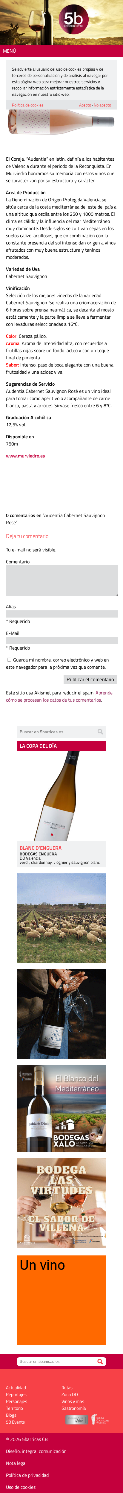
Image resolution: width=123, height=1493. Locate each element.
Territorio (14, 1408)
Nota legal (16, 1463)
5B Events (15, 1421)
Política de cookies (28, 105)
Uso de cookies (21, 1487)
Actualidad (16, 1387)
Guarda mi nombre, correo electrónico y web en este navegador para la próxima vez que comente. (57, 663)
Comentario (18, 561)
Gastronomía (73, 1408)
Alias (11, 606)
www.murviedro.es (25, 455)
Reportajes (16, 1394)
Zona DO (69, 1394)
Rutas (67, 1387)
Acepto (85, 105)
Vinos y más (72, 1401)
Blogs (11, 1415)
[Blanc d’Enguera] (61, 796)
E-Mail (12, 633)
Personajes (16, 1401)
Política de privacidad (27, 1475)
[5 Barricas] (73, 20)
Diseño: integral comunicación (36, 1451)
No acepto (102, 105)
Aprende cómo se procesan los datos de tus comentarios (59, 696)
